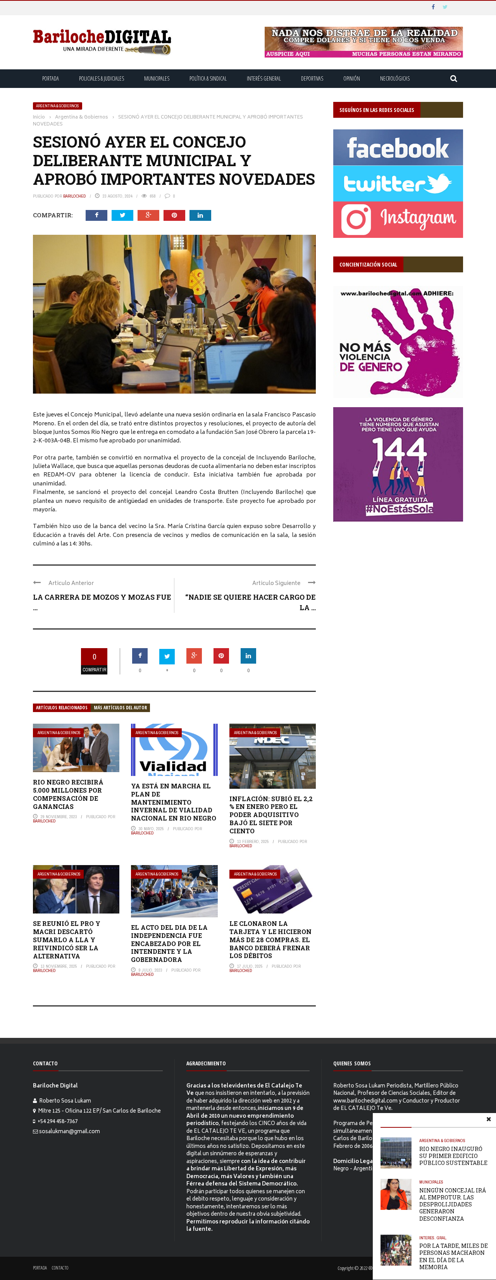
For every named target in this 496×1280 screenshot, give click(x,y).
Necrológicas (395, 78)
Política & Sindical (208, 78)
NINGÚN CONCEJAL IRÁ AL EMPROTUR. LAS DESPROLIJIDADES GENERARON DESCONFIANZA (452, 1204)
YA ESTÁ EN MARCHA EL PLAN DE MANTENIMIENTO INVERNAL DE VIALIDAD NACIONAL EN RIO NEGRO (173, 802)
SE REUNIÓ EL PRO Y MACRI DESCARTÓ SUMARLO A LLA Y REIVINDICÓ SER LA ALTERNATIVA (66, 939)
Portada (50, 78)
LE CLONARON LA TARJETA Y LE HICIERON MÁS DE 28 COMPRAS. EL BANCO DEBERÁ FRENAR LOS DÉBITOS (270, 939)
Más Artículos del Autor (120, 707)
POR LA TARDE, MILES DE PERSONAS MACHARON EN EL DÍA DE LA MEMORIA (453, 1256)
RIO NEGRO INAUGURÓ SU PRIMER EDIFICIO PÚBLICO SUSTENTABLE (453, 1155)
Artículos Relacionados (62, 707)
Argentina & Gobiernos (57, 105)
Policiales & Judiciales (101, 78)
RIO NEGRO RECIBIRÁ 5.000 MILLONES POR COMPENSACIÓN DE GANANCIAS (68, 794)
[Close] (488, 1120)
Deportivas (312, 78)
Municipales (156, 78)
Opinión (351, 78)
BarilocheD (74, 196)
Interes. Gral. (433, 1237)
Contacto (60, 1268)
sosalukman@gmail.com (69, 1132)
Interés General (264, 78)
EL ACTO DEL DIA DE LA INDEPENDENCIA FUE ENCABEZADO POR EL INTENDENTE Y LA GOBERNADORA (169, 943)
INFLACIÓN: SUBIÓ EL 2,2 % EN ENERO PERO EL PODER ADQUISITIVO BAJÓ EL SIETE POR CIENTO (271, 815)
